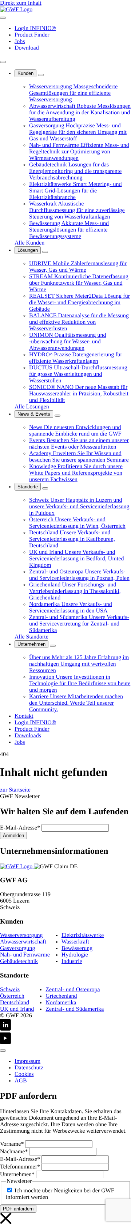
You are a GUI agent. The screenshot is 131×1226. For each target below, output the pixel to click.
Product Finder (32, 35)
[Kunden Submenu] (41, 75)
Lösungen (27, 250)
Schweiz (10, 990)
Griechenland (61, 996)
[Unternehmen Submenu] (53, 646)
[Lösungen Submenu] (45, 252)
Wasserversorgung (21, 935)
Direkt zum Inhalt (20, 3)
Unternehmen (31, 644)
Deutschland (14, 1003)
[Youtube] (65, 1039)
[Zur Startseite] (17, 867)
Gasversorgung (17, 948)
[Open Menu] (3, 18)
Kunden (25, 73)
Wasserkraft (75, 942)
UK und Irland (17, 1009)
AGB (21, 1081)
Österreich (12, 996)
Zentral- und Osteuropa (72, 990)
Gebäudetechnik (19, 961)
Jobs (20, 41)
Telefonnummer (20, 1167)
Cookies (24, 1074)
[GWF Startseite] (16, 10)
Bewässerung (76, 948)
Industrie (71, 961)
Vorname (12, 1144)
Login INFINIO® (35, 28)
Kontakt (24, 716)
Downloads (28, 736)
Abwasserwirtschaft (23, 942)
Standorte (27, 486)
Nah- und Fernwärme (25, 955)
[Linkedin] (65, 1025)
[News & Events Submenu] (57, 416)
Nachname (14, 1152)
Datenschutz (29, 1068)
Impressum (27, 1061)
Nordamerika (60, 1003)
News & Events (33, 414)
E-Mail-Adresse (20, 828)
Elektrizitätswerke (82, 935)
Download (27, 48)
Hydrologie (74, 955)
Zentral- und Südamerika (74, 1009)
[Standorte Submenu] (45, 488)
